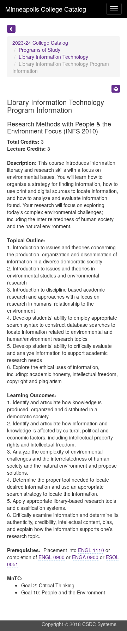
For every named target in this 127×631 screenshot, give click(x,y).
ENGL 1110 (91, 550)
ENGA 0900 (85, 557)
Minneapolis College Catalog (45, 8)
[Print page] (115, 89)
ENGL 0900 (51, 557)
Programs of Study (39, 49)
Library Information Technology (53, 56)
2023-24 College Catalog (40, 42)
